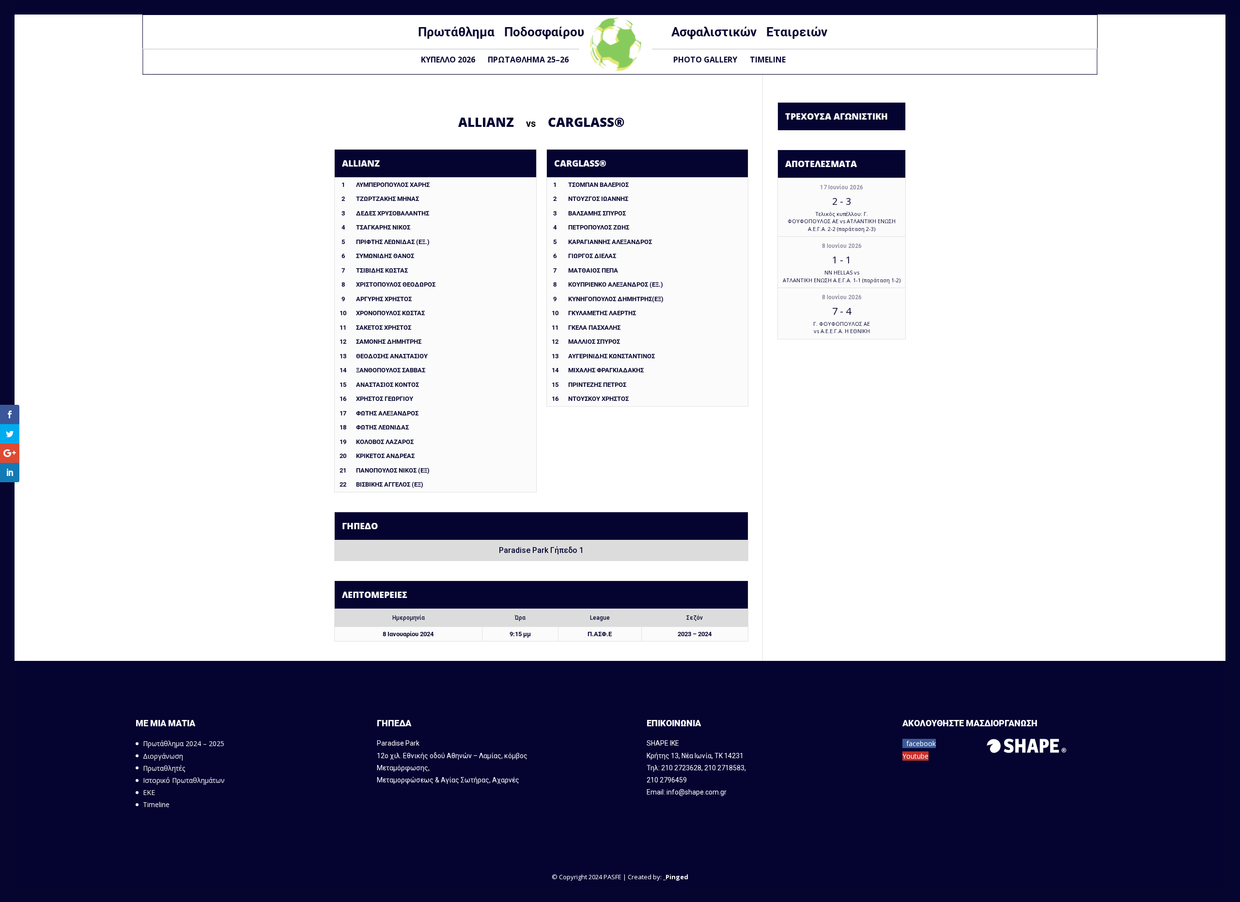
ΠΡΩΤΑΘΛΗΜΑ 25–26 (528, 59)
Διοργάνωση (163, 756)
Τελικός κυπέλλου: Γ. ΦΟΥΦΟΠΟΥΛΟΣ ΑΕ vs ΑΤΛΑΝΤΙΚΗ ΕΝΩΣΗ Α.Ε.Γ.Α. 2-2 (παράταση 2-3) (842, 221)
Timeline (768, 59)
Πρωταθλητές (164, 768)
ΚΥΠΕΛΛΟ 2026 (448, 59)
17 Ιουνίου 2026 (841, 187)
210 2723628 (681, 768)
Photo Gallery (705, 59)
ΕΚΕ (149, 792)
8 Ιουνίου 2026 (842, 246)
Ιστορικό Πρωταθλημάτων (184, 780)
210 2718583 (724, 768)
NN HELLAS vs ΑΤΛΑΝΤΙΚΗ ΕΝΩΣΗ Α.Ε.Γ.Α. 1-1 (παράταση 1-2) (841, 276)
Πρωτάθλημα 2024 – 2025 (183, 743)
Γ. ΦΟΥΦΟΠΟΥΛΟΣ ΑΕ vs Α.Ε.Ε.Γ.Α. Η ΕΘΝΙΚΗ (841, 327)
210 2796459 (667, 780)
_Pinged (675, 876)
